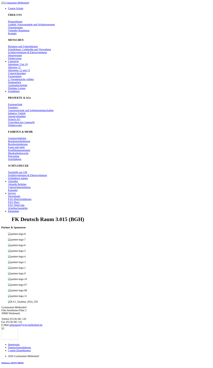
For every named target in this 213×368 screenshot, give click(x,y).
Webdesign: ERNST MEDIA (12, 363)
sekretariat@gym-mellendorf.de (25, 324)
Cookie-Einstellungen (19, 350)
